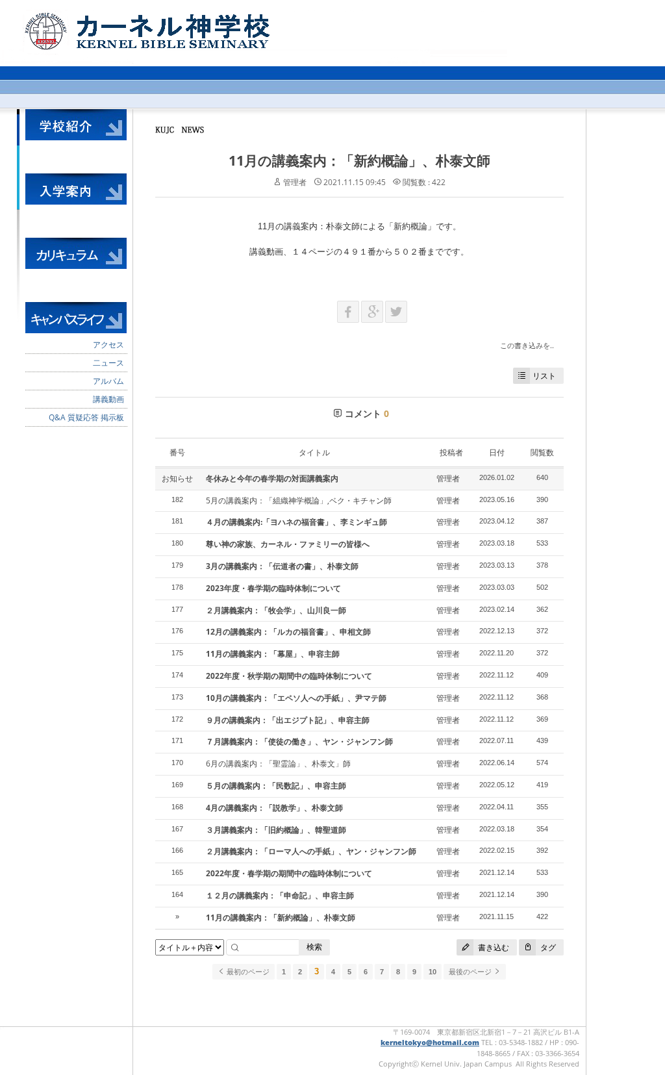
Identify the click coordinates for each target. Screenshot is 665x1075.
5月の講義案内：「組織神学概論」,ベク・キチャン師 (299, 500)
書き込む (492, 947)
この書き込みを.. (527, 345)
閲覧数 (542, 452)
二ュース (108, 362)
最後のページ (471, 972)
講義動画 (108, 399)
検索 (314, 946)
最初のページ (247, 972)
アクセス (108, 344)
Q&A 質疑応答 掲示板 (86, 417)
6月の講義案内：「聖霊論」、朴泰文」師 (278, 763)
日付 (497, 452)
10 (432, 972)
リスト (544, 375)
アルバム (108, 380)
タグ (547, 947)
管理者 (295, 182)
